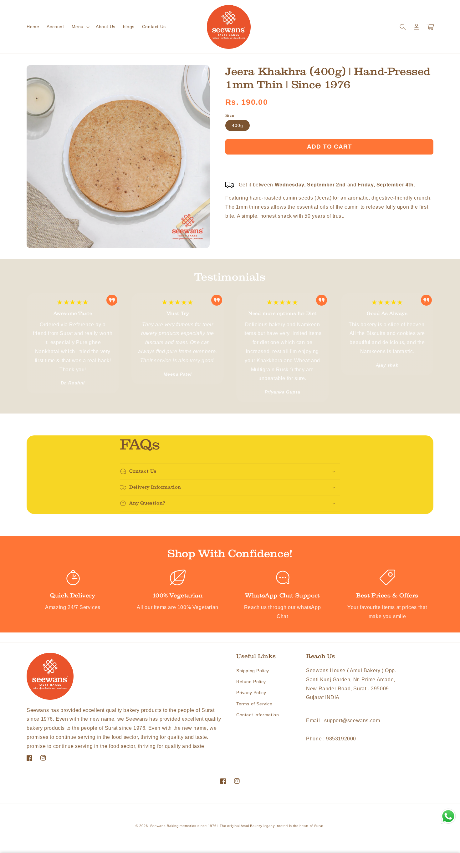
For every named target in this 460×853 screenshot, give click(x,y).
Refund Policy (251, 681)
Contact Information (257, 714)
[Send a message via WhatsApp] (448, 816)
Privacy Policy (251, 692)
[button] (80, 26)
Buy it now (329, 165)
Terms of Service (254, 703)
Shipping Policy (252, 670)
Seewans (158, 826)
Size (229, 115)
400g (237, 125)
